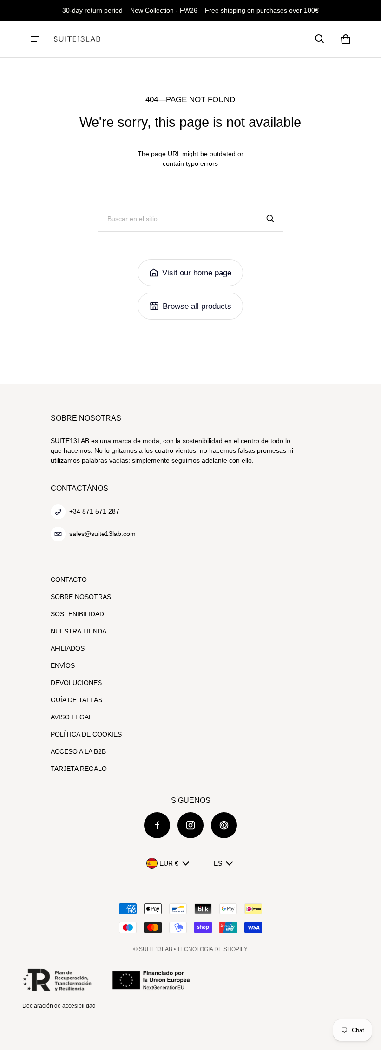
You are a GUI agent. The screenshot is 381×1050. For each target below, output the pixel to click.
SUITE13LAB (155, 949)
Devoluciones (76, 682)
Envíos (63, 665)
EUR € (168, 863)
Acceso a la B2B (78, 751)
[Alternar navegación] (35, 39)
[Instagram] (190, 825)
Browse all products (197, 306)
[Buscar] (270, 219)
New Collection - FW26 (163, 10)
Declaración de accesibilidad (59, 1006)
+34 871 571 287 (94, 511)
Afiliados (68, 648)
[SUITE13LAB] (77, 39)
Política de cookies (86, 734)
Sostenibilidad (77, 614)
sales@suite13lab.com (102, 533)
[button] (320, 39)
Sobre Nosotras (81, 596)
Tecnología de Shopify (212, 949)
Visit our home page (196, 272)
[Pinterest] (224, 825)
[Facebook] (157, 825)
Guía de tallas (76, 700)
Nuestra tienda (78, 631)
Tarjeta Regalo (79, 768)
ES (218, 863)
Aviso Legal (71, 717)
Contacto (69, 579)
